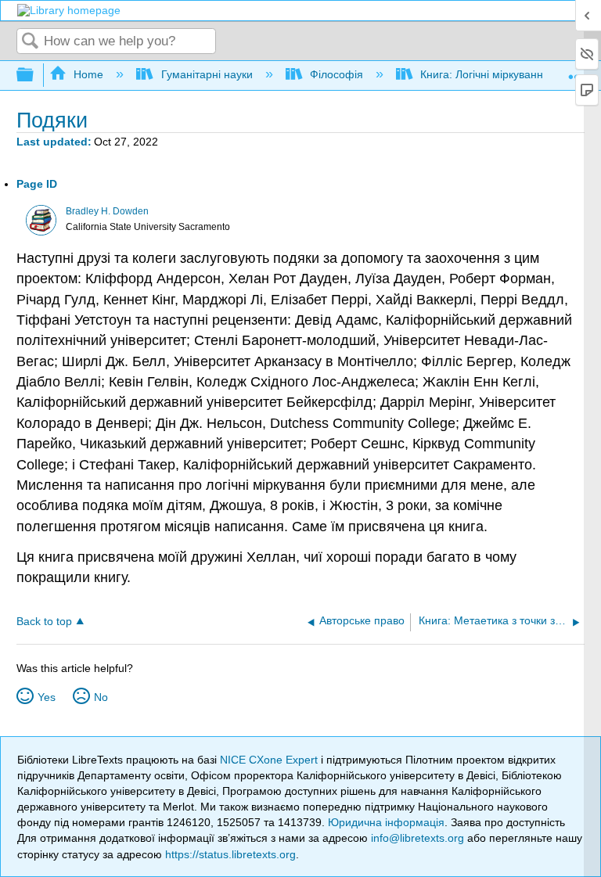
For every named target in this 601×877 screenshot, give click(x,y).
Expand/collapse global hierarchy (35, 75)
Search (30, 42)
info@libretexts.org (417, 838)
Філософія (336, 74)
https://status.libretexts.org (230, 854)
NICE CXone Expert (270, 759)
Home (88, 74)
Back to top (44, 621)
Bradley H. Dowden (107, 211)
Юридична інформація (386, 822)
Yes (47, 697)
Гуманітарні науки (206, 74)
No (101, 697)
